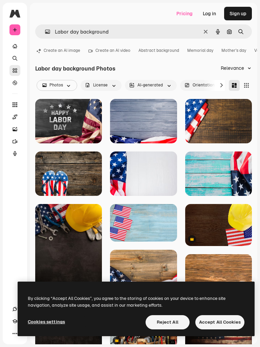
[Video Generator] (14, 141)
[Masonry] (234, 85)
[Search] (14, 58)
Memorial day (200, 50)
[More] (14, 333)
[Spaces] (14, 116)
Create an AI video (112, 50)
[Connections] (14, 309)
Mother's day (233, 50)
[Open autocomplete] (45, 31)
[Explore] (14, 82)
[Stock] (14, 70)
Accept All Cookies (220, 322)
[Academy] (14, 321)
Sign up (238, 14)
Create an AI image (62, 50)
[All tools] (14, 104)
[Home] (14, 46)
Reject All (167, 322)
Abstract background (158, 50)
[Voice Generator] (14, 153)
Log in (209, 14)
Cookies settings (46, 322)
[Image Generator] (14, 129)
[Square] (246, 85)
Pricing (184, 14)
